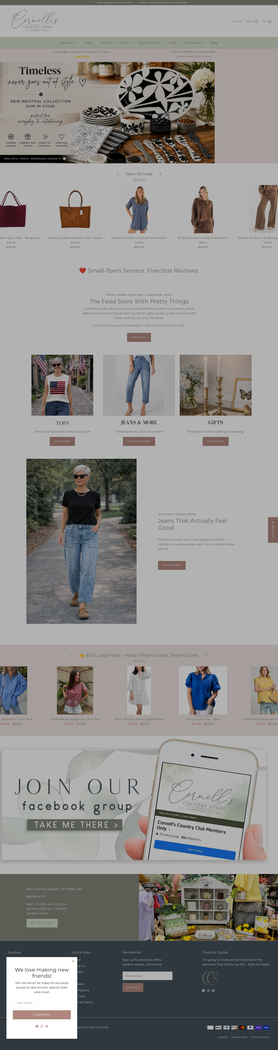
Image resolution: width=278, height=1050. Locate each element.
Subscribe (41, 1014)
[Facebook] (37, 1026)
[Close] (73, 961)
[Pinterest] (47, 1026)
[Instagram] (42, 1026)
